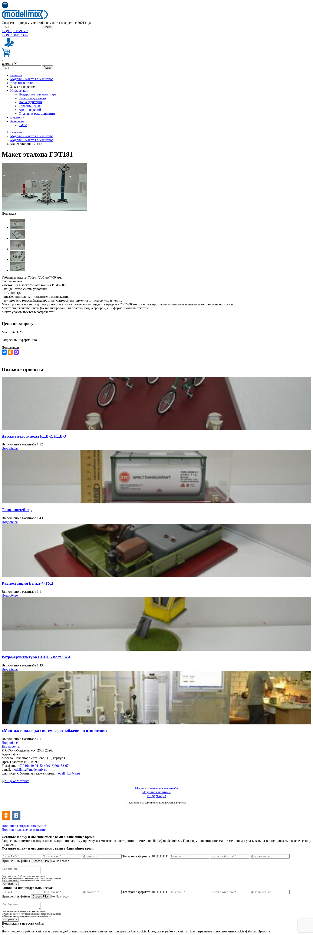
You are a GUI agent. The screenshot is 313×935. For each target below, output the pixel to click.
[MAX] (16, 352)
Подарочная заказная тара (37, 94)
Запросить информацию (19, 340)
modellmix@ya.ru (68, 773)
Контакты (17, 121)
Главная (16, 75)
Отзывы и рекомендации (37, 113)
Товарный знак (30, 106)
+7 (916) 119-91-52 (15, 31)
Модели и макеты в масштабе (31, 79)
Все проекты (11, 746)
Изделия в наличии (24, 83)
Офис (23, 125)
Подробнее (10, 448)
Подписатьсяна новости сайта (156, 807)
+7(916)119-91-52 (30, 765)
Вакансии (17, 117)
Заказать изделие (22, 86)
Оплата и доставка (32, 98)
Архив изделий (30, 109)
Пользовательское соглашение (24, 829)
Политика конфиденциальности (25, 826)
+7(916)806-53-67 (56, 765)
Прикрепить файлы (16, 861)
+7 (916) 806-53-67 (15, 35)
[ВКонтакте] (4, 352)
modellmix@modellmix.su (29, 769)
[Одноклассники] (10, 352)
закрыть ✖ (9, 63)
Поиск (47, 27)
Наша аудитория (30, 102)
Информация (19, 90)
